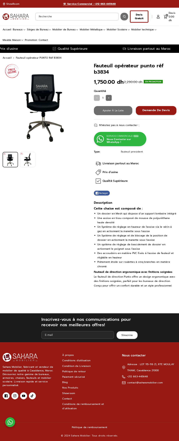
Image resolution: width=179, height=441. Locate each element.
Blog (65, 382)
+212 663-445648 (137, 376)
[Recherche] (124, 16)
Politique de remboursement (89, 427)
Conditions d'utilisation (76, 360)
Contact (67, 399)
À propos (68, 355)
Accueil (7, 58)
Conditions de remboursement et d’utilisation (83, 406)
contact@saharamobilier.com (145, 382)
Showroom (68, 393)
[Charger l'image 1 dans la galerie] (10, 159)
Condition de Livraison (76, 366)
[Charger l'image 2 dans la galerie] (27, 159)
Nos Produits (70, 388)
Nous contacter (134, 355)
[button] (170, 16)
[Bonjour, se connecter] (158, 16)
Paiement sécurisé (73, 377)
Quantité (100, 91)
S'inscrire (127, 335)
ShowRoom (12, 4)
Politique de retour (74, 371)
